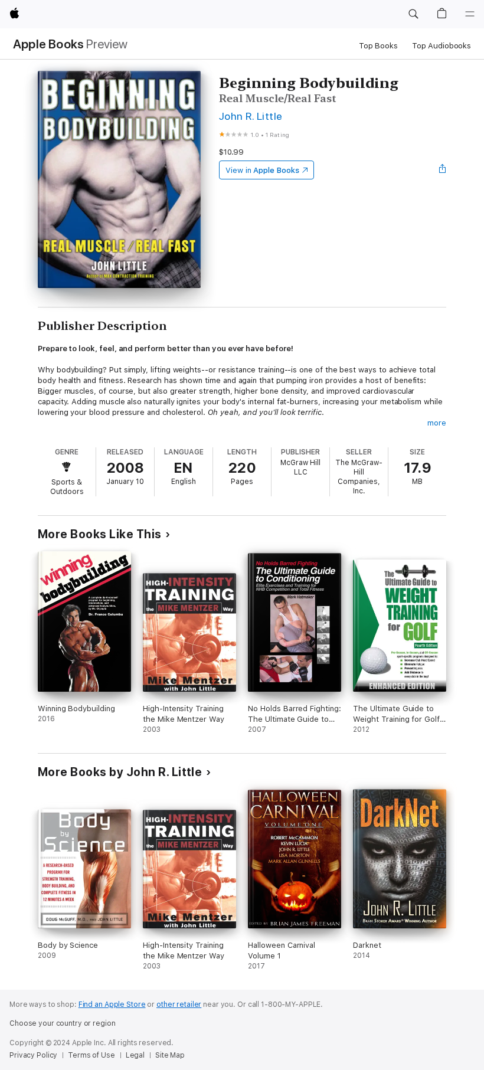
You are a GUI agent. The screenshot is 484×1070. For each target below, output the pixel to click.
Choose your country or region (62, 1023)
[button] (413, 14)
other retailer (178, 1004)
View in (262, 170)
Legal (135, 1055)
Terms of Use (91, 1055)
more (436, 422)
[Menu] (470, 14)
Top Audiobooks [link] (441, 45)
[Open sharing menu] (442, 170)
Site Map (170, 1055)
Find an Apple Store (112, 1004)
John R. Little (251, 116)
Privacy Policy (33, 1055)
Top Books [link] (378, 45)
